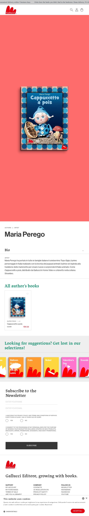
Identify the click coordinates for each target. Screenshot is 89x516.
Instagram (65, 490)
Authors (8, 228)
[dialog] (44, 506)
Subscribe (32, 446)
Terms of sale (12, 492)
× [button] (86, 498)
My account (11, 487)
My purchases (12, 490)
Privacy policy (39, 494)
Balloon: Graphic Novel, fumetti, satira (7, 366)
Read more (48, 505)
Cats (22, 360)
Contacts (37, 487)
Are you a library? (14, 494)
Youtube (65, 494)
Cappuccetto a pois (14, 324)
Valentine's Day (61, 362)
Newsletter (66, 487)
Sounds (77, 360)
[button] (10, 511)
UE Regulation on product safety (41, 491)
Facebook (65, 492)
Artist (16, 228)
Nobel (41, 360)
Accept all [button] (77, 511)
